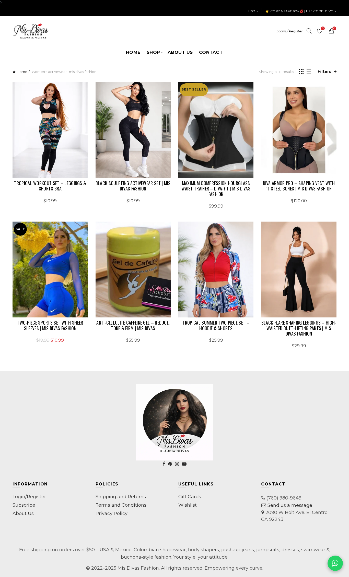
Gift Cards (189, 496)
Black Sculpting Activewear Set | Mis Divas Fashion (133, 186)
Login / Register (289, 31)
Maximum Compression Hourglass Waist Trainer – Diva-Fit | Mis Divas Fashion (215, 189)
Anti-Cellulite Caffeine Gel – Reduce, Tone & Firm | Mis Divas (133, 325)
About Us (180, 52)
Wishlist (322, 28)
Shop (153, 52)
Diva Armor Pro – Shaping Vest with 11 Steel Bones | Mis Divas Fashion (299, 186)
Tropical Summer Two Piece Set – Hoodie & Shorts (216, 325)
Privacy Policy (111, 513)
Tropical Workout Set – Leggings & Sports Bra (50, 186)
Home (133, 52)
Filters (324, 71)
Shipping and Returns (121, 496)
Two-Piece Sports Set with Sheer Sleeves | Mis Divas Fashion (50, 325)
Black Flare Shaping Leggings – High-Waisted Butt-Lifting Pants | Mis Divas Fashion (298, 328)
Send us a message (289, 505)
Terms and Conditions (121, 505)
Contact (211, 52)
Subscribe (24, 505)
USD (251, 11)
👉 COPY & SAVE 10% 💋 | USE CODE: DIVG (299, 11)
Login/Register (29, 496)
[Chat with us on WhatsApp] (335, 563)
